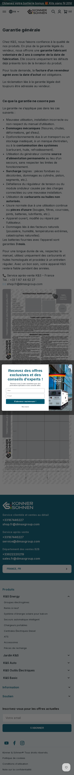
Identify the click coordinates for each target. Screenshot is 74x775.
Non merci (25, 407)
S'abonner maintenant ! (25, 401)
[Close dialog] (69, 366)
